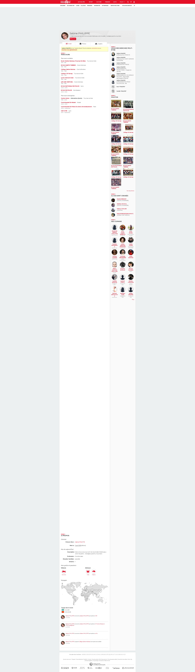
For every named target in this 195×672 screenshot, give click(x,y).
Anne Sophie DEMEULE (122, 233)
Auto (115, 2)
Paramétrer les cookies (122, 659)
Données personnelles (112, 659)
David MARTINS (130, 257)
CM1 (96, 616)
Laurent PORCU (122, 281)
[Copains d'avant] (98, 668)
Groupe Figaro (96, 660)
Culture (98, 2)
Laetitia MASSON (114, 281)
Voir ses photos (130, 190)
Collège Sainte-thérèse (68, 69)
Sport (91, 2)
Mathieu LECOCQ (121, 204)
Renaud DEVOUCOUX (114, 295)
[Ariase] (116, 668)
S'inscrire (62, 5)
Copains (100, 44)
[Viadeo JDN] (107, 668)
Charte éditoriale (79, 659)
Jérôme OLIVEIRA (130, 269)
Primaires (89, 5)
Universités (97, 5)
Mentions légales (88, 660)
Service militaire (115, 5)
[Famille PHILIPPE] (113, 91)
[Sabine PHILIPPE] (65, 36)
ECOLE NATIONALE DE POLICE (70, 86)
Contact (89, 659)
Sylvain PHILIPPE (130, 294)
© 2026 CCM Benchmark (104, 660)
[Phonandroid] (128, 668)
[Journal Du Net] (82, 668)
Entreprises (105, 5)
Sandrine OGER (122, 294)
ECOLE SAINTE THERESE (68, 65)
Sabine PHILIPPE (70, 616)
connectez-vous (95, 48)
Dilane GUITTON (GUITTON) (114, 270)
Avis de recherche (127, 5)
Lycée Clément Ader (67, 78)
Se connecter (70, 5)
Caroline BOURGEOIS (115, 245)
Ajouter (73, 39)
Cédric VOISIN (131, 244)
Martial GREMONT (121, 199)
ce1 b (96, 633)
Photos (84, 44)
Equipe (73, 659)
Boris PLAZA (131, 232)
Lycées (77, 5)
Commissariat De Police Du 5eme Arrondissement (76, 106)
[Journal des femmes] (65, 668)
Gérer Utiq (130, 659)
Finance (107, 2)
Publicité (85, 659)
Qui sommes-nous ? (67, 659)
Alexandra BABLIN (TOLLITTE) (114, 232)
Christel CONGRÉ (114, 257)
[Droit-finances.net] (90, 668)
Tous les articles (95, 659)
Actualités (81, 2)
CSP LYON (64, 111)
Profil (69, 44)
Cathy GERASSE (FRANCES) (123, 245)
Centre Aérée (65, 98)
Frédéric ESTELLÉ (122, 269)
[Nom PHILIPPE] (113, 87)
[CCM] (74, 668)
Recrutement (104, 659)
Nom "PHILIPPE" (121, 86)
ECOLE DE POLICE (66, 90)
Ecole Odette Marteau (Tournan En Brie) (73, 61)
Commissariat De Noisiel (68, 102)
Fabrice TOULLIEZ (122, 208)
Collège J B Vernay (67, 73)
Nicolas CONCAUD (131, 281)
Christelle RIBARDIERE (122, 257)
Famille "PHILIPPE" (121, 91)
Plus (121, 2)
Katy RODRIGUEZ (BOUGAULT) (125, 213)
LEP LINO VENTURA (67, 82)
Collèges (83, 5)
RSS (100, 659)
